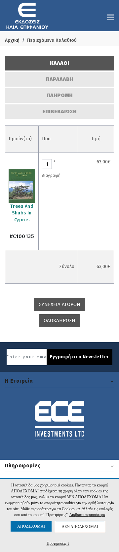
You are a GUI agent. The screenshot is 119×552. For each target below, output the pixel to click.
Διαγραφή (51, 175)
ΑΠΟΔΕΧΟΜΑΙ (31, 526)
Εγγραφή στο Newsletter (79, 357)
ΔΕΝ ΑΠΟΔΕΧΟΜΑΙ (80, 526)
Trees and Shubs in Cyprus (21, 213)
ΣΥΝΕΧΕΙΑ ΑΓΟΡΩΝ (59, 304)
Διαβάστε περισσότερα (87, 514)
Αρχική (12, 40)
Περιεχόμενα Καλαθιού (52, 40)
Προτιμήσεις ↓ (58, 543)
